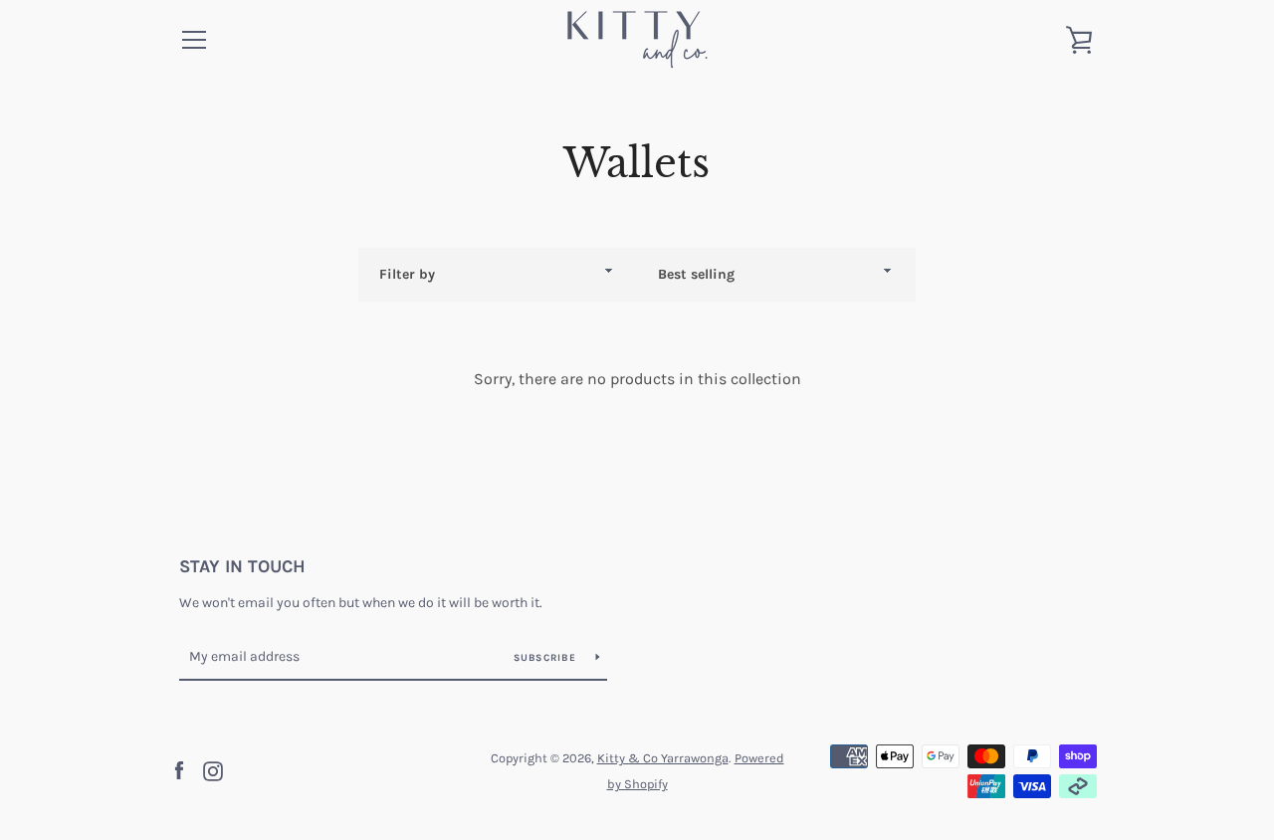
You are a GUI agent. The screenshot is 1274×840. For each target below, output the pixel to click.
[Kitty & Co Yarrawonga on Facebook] (179, 769)
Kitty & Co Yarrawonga (663, 757)
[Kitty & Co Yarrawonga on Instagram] (213, 769)
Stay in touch (242, 566)
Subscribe (547, 658)
